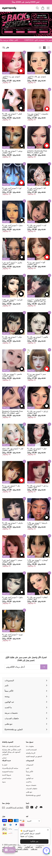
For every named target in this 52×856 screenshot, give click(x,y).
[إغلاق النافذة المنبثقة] (47, 830)
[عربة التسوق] (43, 8)
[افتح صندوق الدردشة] (46, 850)
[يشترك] (43, 666)
